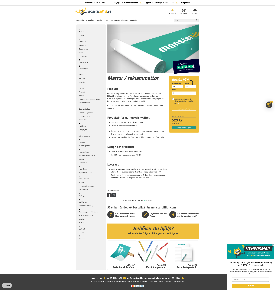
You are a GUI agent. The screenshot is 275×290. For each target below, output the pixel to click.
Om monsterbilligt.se (119, 20)
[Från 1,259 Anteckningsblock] (184, 251)
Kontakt (133, 20)
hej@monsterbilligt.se (166, 233)
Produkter (90, 20)
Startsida (80, 20)
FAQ (106, 20)
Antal (174, 90)
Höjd (187, 84)
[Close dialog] (273, 245)
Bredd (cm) (176, 84)
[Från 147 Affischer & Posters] (122, 251)
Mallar (99, 20)
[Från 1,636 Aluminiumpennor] (153, 251)
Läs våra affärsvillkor (97, 281)
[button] (114, 48)
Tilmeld (251, 286)
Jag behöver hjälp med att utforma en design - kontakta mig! (183, 101)
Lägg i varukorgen (184, 127)
